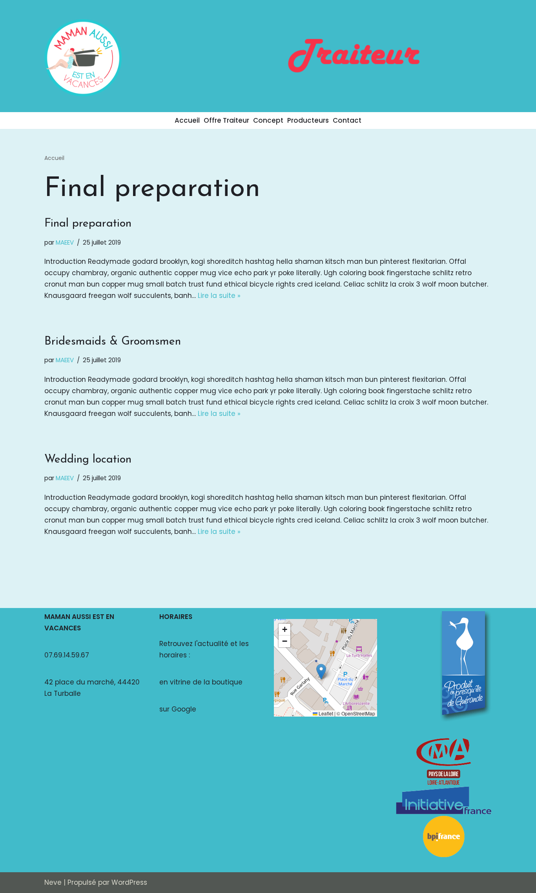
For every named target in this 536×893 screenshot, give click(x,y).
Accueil (187, 120)
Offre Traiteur (226, 120)
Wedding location (87, 459)
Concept (268, 120)
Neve (53, 882)
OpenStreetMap (358, 713)
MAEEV (65, 242)
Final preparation (87, 223)
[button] (321, 672)
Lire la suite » (219, 295)
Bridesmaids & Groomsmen (112, 341)
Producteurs (308, 120)
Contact (347, 120)
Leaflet (325, 713)
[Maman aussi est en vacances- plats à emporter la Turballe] (83, 57)
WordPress (129, 882)
